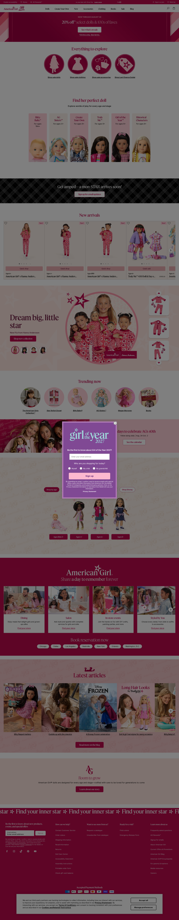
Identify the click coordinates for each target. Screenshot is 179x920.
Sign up (89, 476)
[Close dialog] (115, 423)
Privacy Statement (89, 491)
